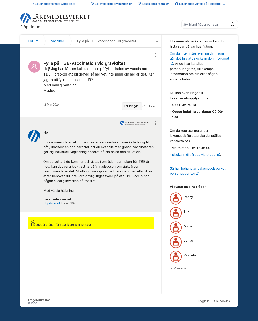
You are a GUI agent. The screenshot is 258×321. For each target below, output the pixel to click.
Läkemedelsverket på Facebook (200, 3)
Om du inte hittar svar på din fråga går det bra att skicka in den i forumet (199, 56)
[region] (91, 82)
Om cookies (222, 301)
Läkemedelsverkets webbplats (55, 3)
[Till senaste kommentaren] (157, 41)
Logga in (203, 301)
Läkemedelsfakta (154, 3)
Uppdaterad (60, 203)
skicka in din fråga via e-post (194, 155)
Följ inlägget (132, 106)
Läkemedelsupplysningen (112, 3)
